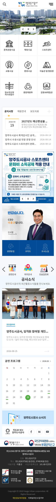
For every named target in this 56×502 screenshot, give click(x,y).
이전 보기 (3, 269)
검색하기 (4, 4)
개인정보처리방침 (19, 498)
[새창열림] (28, 177)
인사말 (10, 232)
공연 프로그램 (12, 361)
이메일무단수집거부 (36, 498)
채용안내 (21, 111)
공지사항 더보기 (49, 111)
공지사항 (8, 111)
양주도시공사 (28, 4)
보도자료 (34, 111)
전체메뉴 (51, 4)
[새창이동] (28, 417)
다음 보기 (52, 269)
